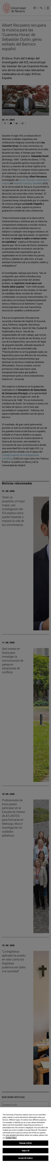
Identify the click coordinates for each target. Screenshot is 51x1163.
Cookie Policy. (11, 1138)
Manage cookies (25, 1143)
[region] (25, 1135)
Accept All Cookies (25, 1158)
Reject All (25, 1150)
